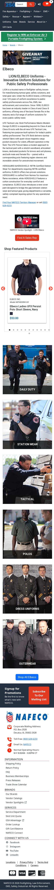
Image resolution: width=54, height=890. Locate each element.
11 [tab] (49, 330)
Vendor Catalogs (14, 798)
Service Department (16, 812)
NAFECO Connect (14, 833)
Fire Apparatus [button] (9, 11)
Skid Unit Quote (13, 816)
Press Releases (13, 780)
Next (49, 287)
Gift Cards (7, 27)
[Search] (30, 4)
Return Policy (12, 767)
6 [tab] (29, 330)
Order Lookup (13, 824)
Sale (15, 22)
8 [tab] (37, 330)
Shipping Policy (13, 763)
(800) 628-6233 (30, 739)
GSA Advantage (13, 820)
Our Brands (11, 794)
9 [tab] (41, 330)
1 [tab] (9, 330)
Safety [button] (6, 16)
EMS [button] (45, 11)
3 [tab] (17, 330)
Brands (22, 22)
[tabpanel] (27, 290)
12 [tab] (29, 333)
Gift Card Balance (14, 828)
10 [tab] (45, 330)
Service (31, 22)
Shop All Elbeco (27, 677)
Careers (34, 865)
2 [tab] (13, 330)
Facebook (15, 842)
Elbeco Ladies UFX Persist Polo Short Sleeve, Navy (25, 308)
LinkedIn (14, 855)
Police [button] (37, 11)
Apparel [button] (26, 16)
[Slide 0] (25, 61)
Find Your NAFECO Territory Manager (19, 202)
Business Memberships (17, 776)
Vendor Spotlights (15, 802)
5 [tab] (25, 330)
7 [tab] (33, 330)
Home (5, 45)
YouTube (14, 850)
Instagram (15, 846)
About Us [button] (41, 22)
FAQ (8, 772)
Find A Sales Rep (27, 237)
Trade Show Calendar (16, 784)
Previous (2, 287)
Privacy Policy (26, 862)
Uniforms (7, 22)
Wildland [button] (38, 16)
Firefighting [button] (25, 11)
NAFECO (27, 744)
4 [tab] (21, 330)
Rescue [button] (15, 16)
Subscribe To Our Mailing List (39, 695)
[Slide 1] (29, 61)
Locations (10, 862)
